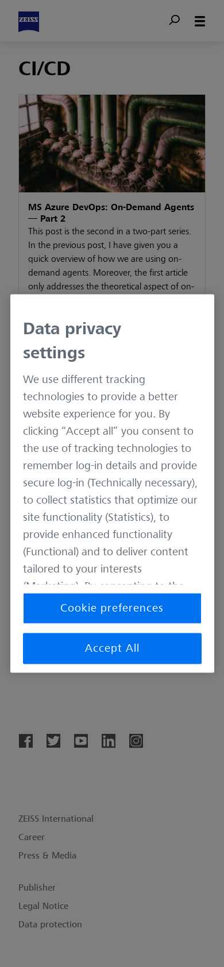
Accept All (112, 649)
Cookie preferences (112, 609)
